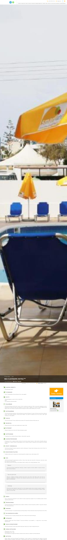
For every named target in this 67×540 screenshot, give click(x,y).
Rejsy (46, 3)
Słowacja (29, 3)
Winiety (26, 3)
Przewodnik (33, 3)
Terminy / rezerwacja (56, 393)
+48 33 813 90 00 (51, 1)
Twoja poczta (23, 3)
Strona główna (24, 383)
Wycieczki (49, 3)
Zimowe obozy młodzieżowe (55, 3)
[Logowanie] (64, 1)
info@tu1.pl (59, 1)
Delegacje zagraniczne (38, 3)
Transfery (44, 3)
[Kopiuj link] (57, 410)
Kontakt (19, 3)
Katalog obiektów (62, 3)
